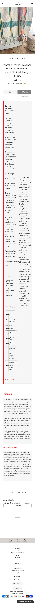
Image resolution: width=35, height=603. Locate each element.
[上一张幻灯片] (8, 58)
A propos (17, 550)
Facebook (18, 576)
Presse (17, 560)
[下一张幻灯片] (27, 58)
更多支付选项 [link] (24, 96)
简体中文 (16, 588)
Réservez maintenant (25, 601)
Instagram (18, 579)
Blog (17, 555)
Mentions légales (17, 568)
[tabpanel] (17, 30)
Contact (17, 557)
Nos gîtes (17, 573)
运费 (25, 83)
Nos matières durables (17, 552)
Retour (17, 566)
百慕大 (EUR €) (17, 583)
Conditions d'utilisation (17, 570)
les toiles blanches (20, 591)
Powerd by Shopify (17, 593)
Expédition (17, 563)
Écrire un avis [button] (17, 505)
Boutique (17, 548)
